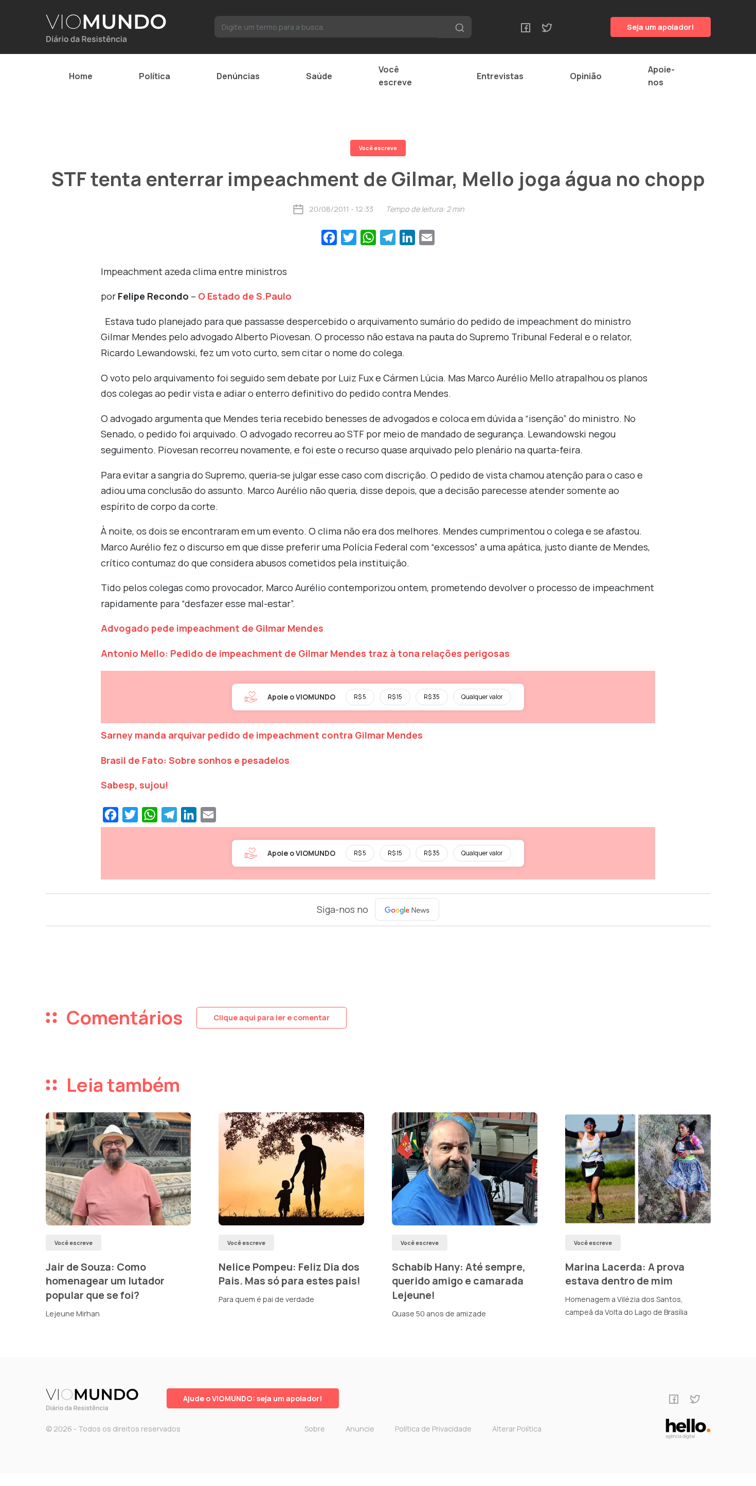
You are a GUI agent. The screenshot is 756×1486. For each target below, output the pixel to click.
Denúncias (238, 76)
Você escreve (395, 76)
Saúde (319, 76)
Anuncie (360, 1429)
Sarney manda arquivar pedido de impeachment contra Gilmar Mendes (262, 735)
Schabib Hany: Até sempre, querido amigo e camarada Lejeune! (459, 1281)
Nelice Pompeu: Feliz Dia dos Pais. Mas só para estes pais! (290, 1274)
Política (154, 76)
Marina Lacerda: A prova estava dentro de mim (625, 1274)
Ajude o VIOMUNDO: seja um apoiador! (252, 1398)
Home (81, 76)
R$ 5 (360, 696)
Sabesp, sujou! (134, 785)
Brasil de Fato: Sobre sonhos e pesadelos (195, 760)
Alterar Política (517, 1429)
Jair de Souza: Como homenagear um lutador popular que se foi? (105, 1281)
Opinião (586, 76)
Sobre (314, 1429)
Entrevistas (500, 76)
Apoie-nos (661, 76)
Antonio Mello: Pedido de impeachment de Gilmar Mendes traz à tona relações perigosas (305, 653)
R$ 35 (432, 696)
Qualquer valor (482, 696)
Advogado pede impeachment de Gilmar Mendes (212, 628)
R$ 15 (395, 696)
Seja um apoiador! (660, 27)
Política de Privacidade (433, 1429)
